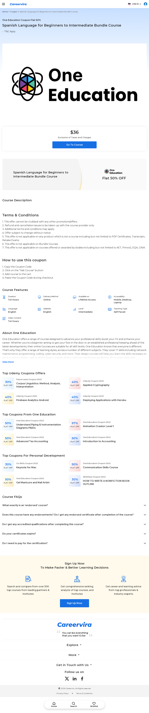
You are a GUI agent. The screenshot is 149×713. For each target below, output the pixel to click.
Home (5, 12)
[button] (53, 705)
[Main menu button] (3, 4)
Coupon (13, 12)
